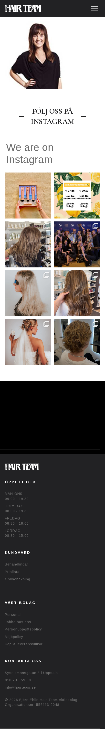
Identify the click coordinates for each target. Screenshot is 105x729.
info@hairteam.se (20, 687)
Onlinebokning (17, 579)
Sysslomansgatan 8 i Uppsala (31, 673)
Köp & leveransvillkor (24, 644)
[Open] (28, 196)
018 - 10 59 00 (18, 680)
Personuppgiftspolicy (23, 629)
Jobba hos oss (18, 622)
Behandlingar (16, 564)
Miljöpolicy (14, 637)
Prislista (12, 572)
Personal (13, 615)
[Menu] (94, 8)
